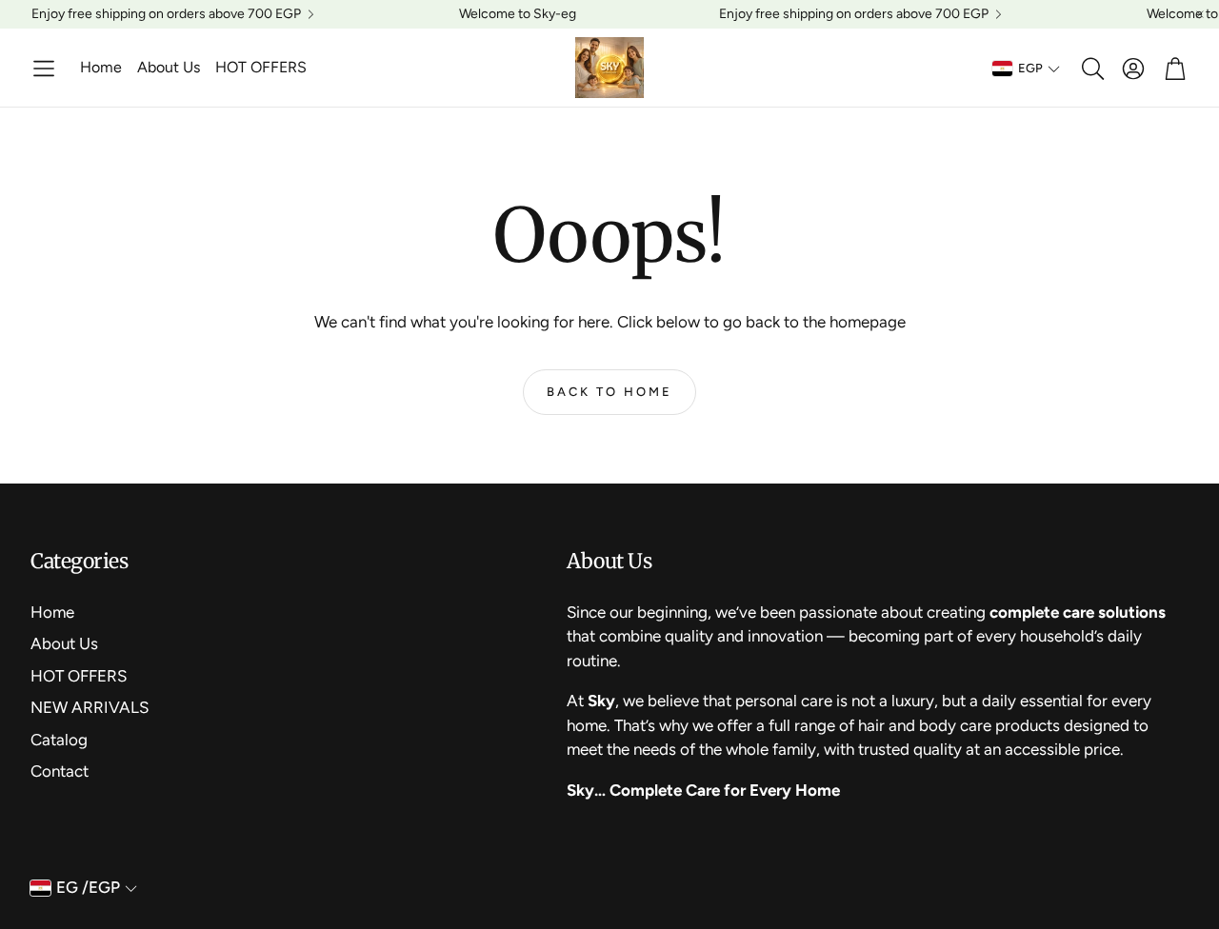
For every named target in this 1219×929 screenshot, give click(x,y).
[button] (43, 69)
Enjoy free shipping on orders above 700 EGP (166, 14)
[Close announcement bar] (1200, 14)
